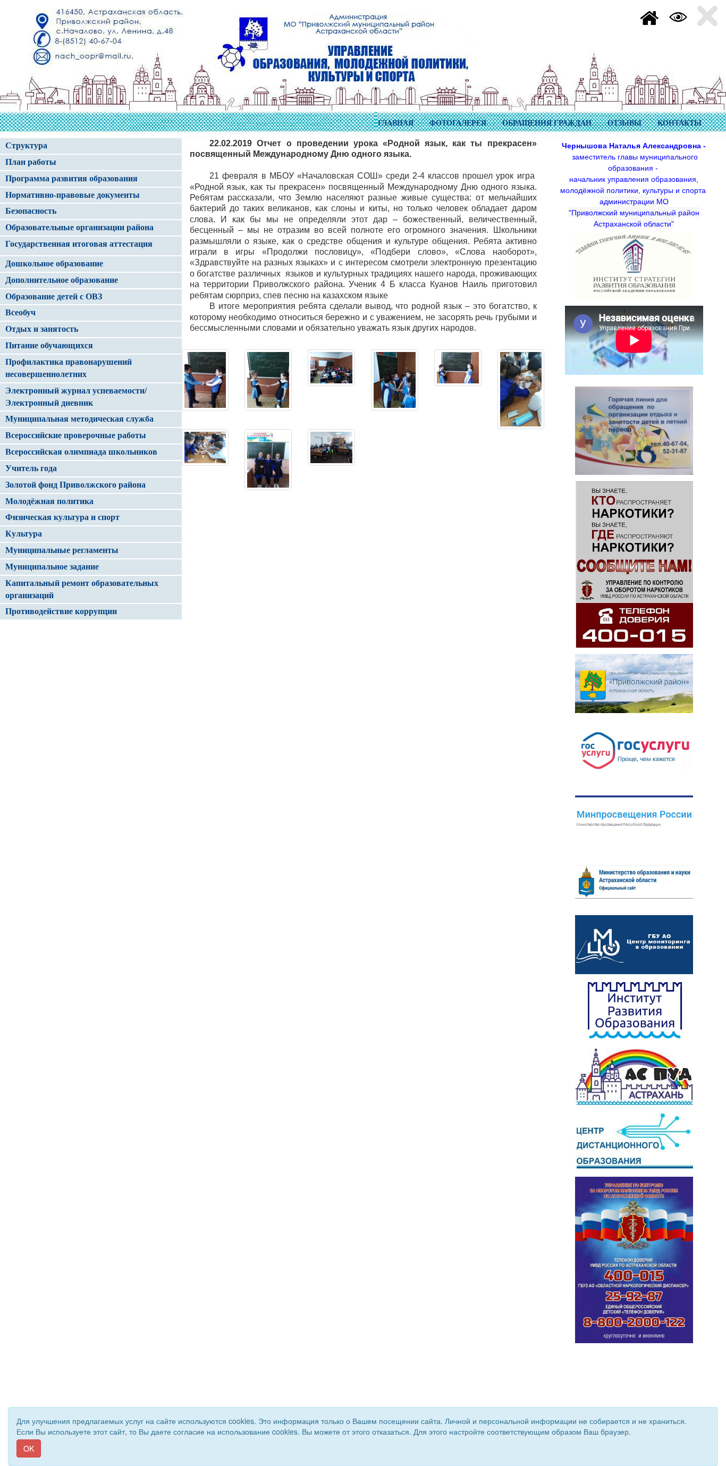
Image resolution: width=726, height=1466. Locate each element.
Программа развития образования (71, 178)
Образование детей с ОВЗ (53, 296)
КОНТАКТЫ (679, 123)
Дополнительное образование (61, 279)
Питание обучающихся (49, 345)
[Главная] (649, 16)
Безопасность (30, 210)
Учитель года (31, 468)
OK (28, 1448)
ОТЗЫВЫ (624, 123)
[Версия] (678, 16)
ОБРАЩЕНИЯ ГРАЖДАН (547, 123)
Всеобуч (20, 312)
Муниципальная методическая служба (79, 418)
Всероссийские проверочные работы (75, 435)
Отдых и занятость (41, 328)
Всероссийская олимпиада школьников (81, 451)
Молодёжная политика (49, 501)
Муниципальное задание (52, 566)
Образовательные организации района (79, 227)
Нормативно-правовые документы (72, 194)
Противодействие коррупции (61, 611)
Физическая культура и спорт (62, 517)
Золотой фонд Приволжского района (75, 484)
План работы (30, 161)
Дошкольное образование (54, 263)
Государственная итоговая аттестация (79, 243)
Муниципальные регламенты (62, 550)
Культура (23, 533)
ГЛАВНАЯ (395, 123)
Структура (26, 145)
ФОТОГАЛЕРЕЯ (457, 123)
